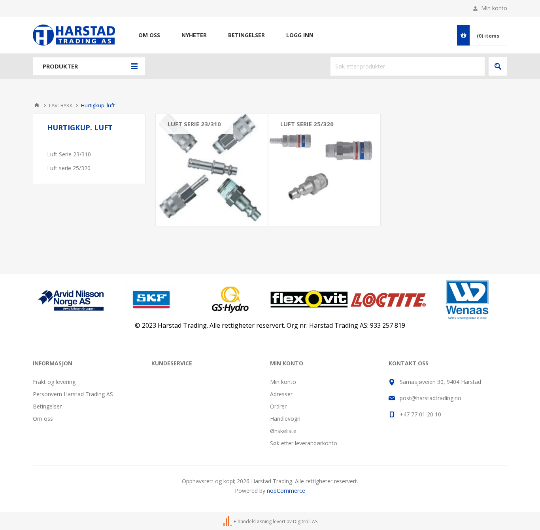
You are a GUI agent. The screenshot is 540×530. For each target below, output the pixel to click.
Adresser (281, 394)
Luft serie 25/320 (307, 124)
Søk (498, 66)
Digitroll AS (305, 521)
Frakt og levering (54, 382)
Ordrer (278, 406)
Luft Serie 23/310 (194, 124)
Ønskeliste (283, 431)
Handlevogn (285, 418)
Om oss (43, 418)
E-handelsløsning (253, 521)
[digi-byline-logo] (228, 521)
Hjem (37, 105)
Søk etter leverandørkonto (303, 443)
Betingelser (47, 406)
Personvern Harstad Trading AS (73, 394)
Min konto (494, 8)
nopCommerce (286, 490)
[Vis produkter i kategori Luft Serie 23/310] (212, 170)
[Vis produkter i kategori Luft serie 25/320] (324, 170)
